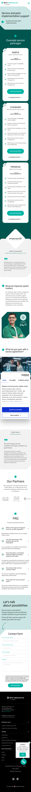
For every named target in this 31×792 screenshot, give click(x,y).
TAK (23, 754)
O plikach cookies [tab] (23, 380)
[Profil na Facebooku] (17, 778)
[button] (24, 762)
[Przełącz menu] (28, 3)
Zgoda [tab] (4, 380)
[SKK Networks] (9, 3)
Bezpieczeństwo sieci (7, 743)
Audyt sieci (4, 738)
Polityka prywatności (15, 771)
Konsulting (4, 735)
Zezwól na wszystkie (15, 409)
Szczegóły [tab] (12, 380)
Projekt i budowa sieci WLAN (9, 728)
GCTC (3, 760)
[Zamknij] (29, 743)
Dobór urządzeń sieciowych (9, 740)
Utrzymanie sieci (6, 745)
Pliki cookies (15, 769)
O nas (3, 752)
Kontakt (4, 755)
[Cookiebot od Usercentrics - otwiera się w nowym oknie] (22, 375)
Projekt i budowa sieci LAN (9, 726)
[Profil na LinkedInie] (13, 778)
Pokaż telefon (7, 711)
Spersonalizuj (14, 415)
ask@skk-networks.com (8, 716)
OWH (3, 757)
